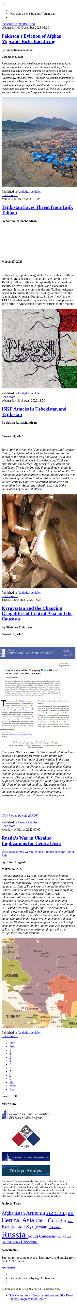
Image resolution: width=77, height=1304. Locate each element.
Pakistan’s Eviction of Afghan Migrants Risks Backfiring (31, 38)
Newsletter (8, 1268)
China (42, 1220)
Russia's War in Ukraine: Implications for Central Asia (31, 840)
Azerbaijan (60, 1212)
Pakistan (55, 1227)
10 (11, 1082)
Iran (70, 1221)
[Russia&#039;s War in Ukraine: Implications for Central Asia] (38, 855)
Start (12, 1043)
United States (11, 1242)
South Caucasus (42, 1236)
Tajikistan (64, 1236)
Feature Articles (27, 822)
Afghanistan (14, 1213)
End (12, 1089)
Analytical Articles (29, 191)
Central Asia (19, 1220)
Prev (12, 1046)
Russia (15, 1235)
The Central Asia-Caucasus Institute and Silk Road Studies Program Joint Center (41, 1297)
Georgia (58, 1220)
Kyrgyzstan (37, 1226)
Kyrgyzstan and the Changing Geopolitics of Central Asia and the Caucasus (37, 613)
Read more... (10, 195)
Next (12, 1085)
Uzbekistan (29, 1242)
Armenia (36, 1213)
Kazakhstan (14, 1226)
